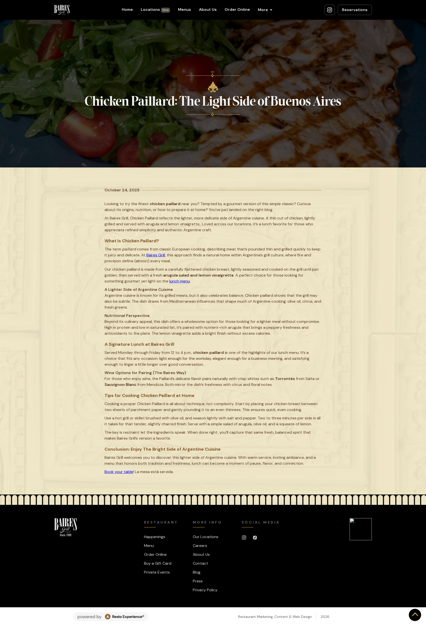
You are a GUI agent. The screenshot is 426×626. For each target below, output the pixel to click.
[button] (265, 10)
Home (127, 9)
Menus (184, 9)
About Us (208, 9)
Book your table (119, 471)
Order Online (237, 9)
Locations (155, 9)
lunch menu (179, 281)
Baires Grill (155, 255)
